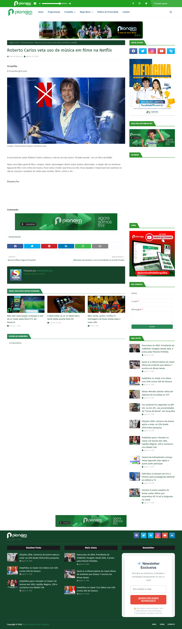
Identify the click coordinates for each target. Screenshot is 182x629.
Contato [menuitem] (126, 12)
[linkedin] (172, 535)
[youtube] (162, 51)
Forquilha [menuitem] (68, 12)
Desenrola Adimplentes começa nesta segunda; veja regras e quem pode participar (157, 460)
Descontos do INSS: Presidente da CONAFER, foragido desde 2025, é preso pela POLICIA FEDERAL (158, 348)
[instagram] (152, 51)
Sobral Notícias (16, 56)
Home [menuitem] (41, 12)
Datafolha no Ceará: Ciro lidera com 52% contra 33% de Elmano (157, 380)
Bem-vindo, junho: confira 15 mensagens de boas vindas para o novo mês (104, 319)
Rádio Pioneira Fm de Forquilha (35, 624)
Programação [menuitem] (54, 12)
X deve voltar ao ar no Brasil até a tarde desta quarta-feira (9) (63, 317)
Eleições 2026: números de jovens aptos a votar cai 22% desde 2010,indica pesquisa (158, 424)
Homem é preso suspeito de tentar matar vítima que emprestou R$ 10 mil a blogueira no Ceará (157, 495)
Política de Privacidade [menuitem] (107, 12)
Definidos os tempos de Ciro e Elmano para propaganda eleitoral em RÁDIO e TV (158, 476)
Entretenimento (27, 43)
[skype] (171, 51)
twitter (34, 274)
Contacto (171, 624)
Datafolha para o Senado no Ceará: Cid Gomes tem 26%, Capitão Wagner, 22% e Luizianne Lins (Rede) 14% (157, 442)
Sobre (162, 624)
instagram (27, 274)
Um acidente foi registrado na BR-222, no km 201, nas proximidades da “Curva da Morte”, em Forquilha (158, 407)
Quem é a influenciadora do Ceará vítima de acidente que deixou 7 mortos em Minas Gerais (158, 365)
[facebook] (133, 51)
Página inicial (14, 43)
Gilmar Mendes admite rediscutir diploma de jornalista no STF (157, 393)
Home (154, 624)
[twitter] (143, 51)
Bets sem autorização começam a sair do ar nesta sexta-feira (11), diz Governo (25, 319)
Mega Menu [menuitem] (85, 12)
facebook (41, 274)
